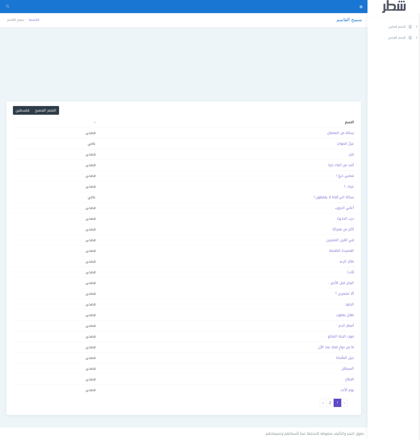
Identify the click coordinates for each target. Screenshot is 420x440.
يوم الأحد (347, 389)
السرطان (347, 368)
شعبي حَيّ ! (345, 175)
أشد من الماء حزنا (341, 165)
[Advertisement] (183, 64)
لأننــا (350, 272)
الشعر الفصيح (45, 110)
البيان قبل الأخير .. (341, 282)
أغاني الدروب (344, 207)
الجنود (349, 304)
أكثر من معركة (343, 229)
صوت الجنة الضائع (341, 336)
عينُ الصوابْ (345, 143)
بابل (351, 154)
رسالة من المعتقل (340, 132)
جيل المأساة (345, 357)
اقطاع (349, 379)
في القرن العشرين (340, 240)
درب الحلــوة (345, 218)
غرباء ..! (349, 186)
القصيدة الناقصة (341, 250)
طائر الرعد (346, 261)
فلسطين (22, 110)
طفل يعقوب (345, 314)
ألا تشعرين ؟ (344, 293)
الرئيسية (34, 19)
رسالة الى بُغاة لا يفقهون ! (334, 197)
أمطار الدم (346, 325)
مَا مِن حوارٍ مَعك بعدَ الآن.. (335, 347)
